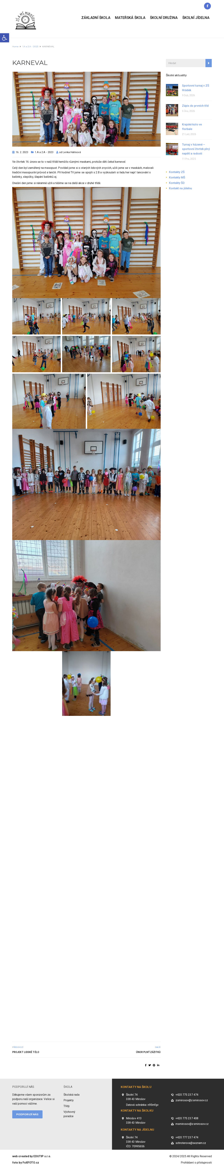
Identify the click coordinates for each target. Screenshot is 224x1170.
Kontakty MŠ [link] (177, 177)
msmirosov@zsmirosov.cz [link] (192, 1124)
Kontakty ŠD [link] (177, 183)
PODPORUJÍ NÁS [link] (23, 1086)
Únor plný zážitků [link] (148, 1052)
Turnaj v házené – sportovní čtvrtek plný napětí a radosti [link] (196, 149)
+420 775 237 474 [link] (187, 1094)
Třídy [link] (67, 1106)
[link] (4, 37)
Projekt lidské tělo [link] (25, 1052)
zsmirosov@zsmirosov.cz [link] (192, 1100)
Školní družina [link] (164, 18)
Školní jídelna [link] (195, 18)
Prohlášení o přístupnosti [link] (196, 1162)
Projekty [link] (69, 1100)
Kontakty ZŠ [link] (177, 172)
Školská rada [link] (71, 1094)
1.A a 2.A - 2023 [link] (44, 152)
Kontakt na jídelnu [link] (180, 188)
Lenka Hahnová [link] (72, 152)
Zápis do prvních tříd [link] (195, 105)
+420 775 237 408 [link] (187, 1118)
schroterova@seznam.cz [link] (191, 1143)
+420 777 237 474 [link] (187, 1137)
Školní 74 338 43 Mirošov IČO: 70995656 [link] (135, 1142)
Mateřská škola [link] (130, 18)
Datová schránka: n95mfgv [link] (142, 1104)
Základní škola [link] (95, 18)
